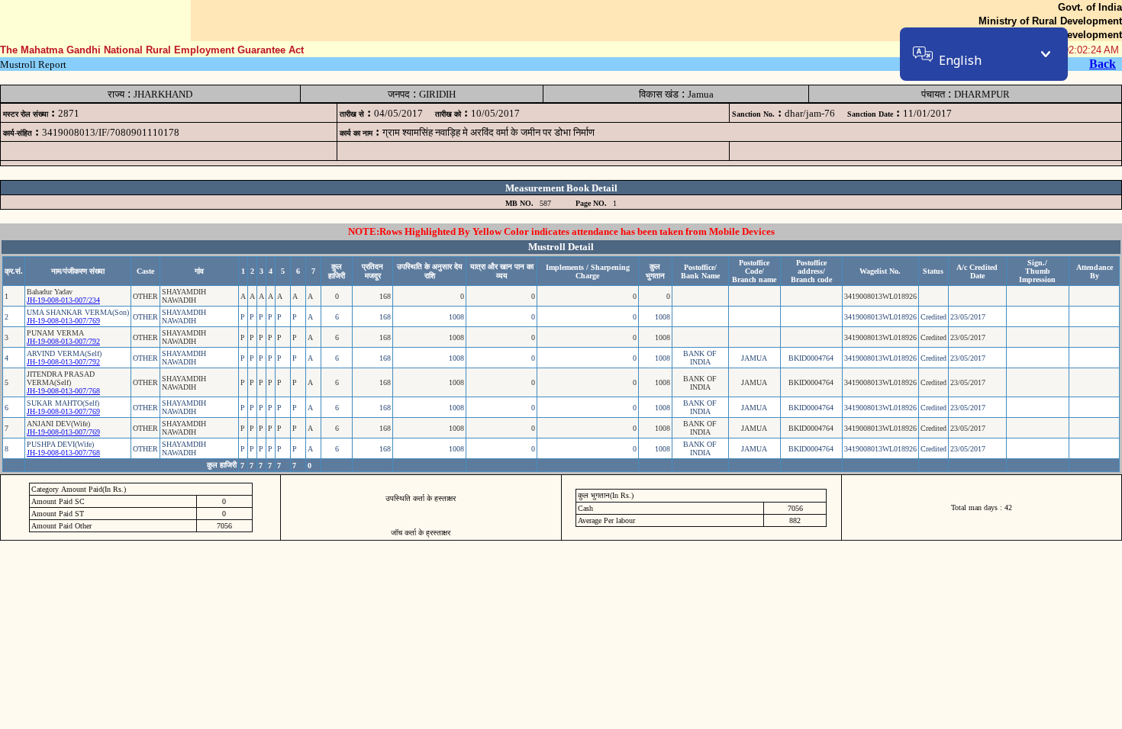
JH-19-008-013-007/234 (63, 300)
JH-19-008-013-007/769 (63, 320)
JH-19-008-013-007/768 (63, 391)
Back (1102, 63)
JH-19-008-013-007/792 (63, 341)
